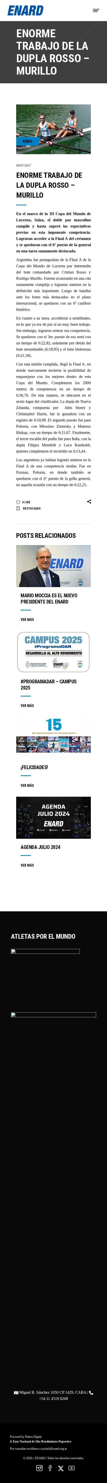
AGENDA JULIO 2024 (40, 847)
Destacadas (32, 508)
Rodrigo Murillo (29, 278)
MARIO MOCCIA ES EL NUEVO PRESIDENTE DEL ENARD (49, 599)
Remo (27, 141)
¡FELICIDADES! (34, 767)
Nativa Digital (33, 1436)
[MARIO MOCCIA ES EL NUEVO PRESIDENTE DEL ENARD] (53, 566)
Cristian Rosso (74, 272)
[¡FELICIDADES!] (53, 738)
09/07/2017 (23, 165)
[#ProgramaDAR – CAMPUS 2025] (53, 652)
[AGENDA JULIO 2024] (53, 818)
